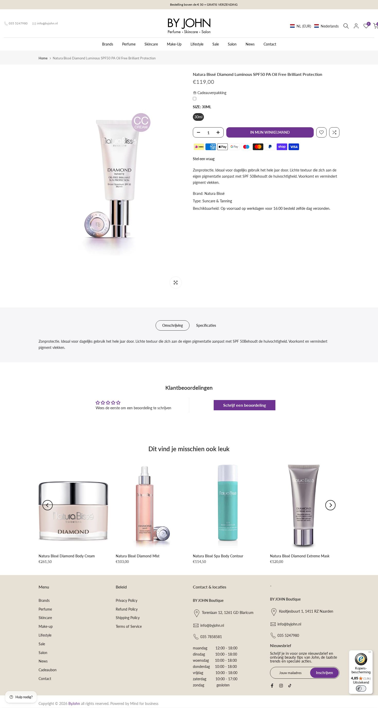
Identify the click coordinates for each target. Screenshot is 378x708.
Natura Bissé (214, 193)
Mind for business (144, 703)
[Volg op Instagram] (281, 686)
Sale (215, 44)
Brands (107, 44)
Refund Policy (127, 609)
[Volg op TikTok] (290, 686)
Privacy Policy (126, 600)
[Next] (330, 505)
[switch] (361, 688)
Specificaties (206, 325)
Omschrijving (172, 325)
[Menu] (370, 653)
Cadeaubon (48, 670)
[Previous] (47, 505)
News (250, 44)
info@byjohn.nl (47, 23)
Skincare (151, 44)
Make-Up (174, 44)
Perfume (129, 44)
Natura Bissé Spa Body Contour (218, 556)
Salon (232, 44)
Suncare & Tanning (217, 201)
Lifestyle (197, 44)
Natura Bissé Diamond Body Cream (67, 556)
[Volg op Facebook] (272, 686)
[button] (314, 26)
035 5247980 (18, 23)
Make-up (46, 626)
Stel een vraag (203, 159)
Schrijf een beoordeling (244, 405)
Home (43, 58)
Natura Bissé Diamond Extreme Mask (299, 556)
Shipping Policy (128, 617)
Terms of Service (129, 626)
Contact (270, 44)
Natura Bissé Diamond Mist (137, 556)
